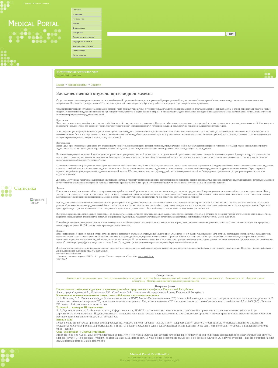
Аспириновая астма (234, 278)
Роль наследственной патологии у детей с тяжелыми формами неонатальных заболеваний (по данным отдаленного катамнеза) (163, 278)
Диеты (76, 23)
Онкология (96, 84)
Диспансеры (79, 28)
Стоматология (79, 55)
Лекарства (78, 32)
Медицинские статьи (82, 42)
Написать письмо (41, 3)
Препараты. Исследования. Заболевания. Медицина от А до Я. (149, 360)
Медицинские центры (83, 46)
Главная (27, 3)
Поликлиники (79, 51)
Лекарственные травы (83, 37)
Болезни (77, 10)
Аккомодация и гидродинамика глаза (84, 278)
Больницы (77, 14)
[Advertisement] (26, 126)
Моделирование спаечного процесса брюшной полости (173, 281)
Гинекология (79, 19)
